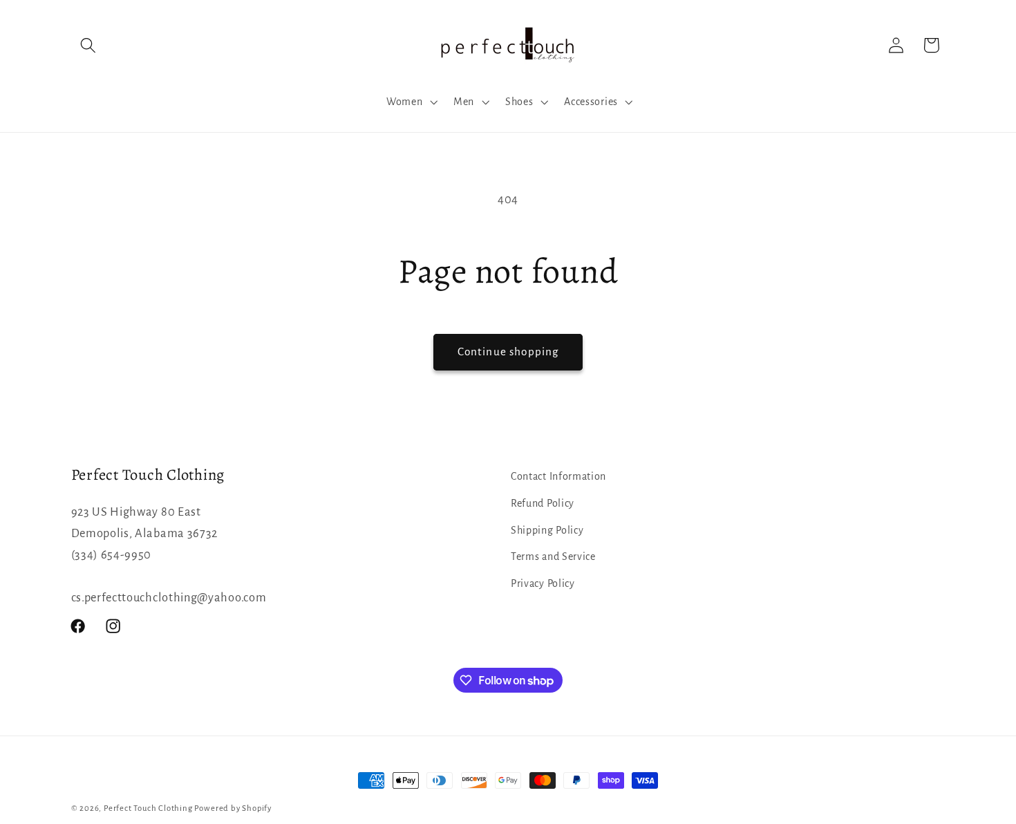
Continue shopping (508, 351)
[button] (88, 45)
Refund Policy (542, 503)
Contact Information (558, 476)
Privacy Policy (543, 583)
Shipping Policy (547, 530)
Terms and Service (553, 556)
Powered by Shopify (233, 808)
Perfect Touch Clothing (148, 808)
